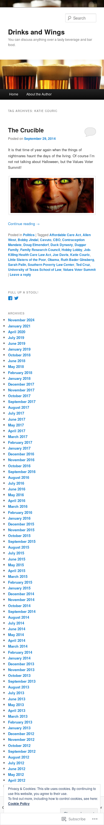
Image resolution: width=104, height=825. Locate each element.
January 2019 (19, 349)
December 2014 (21, 593)
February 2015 (20, 582)
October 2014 (19, 605)
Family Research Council (40, 249)
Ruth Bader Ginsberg (77, 259)
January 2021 (19, 326)
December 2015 (21, 524)
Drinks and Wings (36, 31)
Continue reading (24, 223)
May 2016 (16, 494)
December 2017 (21, 384)
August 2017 (18, 407)
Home (13, 94)
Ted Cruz (83, 264)
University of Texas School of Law (34, 269)
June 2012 (16, 768)
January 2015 (19, 588)
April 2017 (16, 430)
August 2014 (18, 617)
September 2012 (21, 751)
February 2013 (20, 722)
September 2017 (21, 401)
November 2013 (21, 669)
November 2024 (21, 319)
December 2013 (21, 663)
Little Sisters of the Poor (27, 259)
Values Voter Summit (79, 269)
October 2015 (19, 535)
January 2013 (19, 727)
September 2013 (21, 681)
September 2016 (21, 471)
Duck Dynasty (61, 244)
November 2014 (21, 599)
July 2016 (16, 483)
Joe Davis (61, 254)
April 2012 (16, 780)
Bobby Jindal (28, 239)
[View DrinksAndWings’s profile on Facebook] (10, 298)
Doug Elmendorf (36, 244)
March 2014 (17, 646)
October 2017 (19, 395)
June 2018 (16, 360)
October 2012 (19, 745)
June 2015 (16, 559)
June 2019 (16, 343)
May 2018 (16, 366)
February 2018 (20, 372)
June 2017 (16, 419)
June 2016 (16, 489)
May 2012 (16, 774)
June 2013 (16, 698)
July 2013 (16, 692)
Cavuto (45, 239)
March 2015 (17, 576)
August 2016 (18, 477)
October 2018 (19, 354)
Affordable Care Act (65, 234)
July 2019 (16, 337)
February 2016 (20, 512)
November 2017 (21, 390)
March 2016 (17, 506)
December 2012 (21, 733)
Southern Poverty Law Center (51, 264)
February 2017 (20, 442)
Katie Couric (80, 254)
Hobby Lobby (72, 249)
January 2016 (19, 518)
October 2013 (19, 675)
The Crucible (26, 130)
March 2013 (17, 716)
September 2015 (21, 541)
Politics (29, 234)
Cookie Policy (19, 803)
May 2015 (16, 564)
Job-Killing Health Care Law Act (49, 252)
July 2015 (16, 553)
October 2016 (19, 465)
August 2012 (18, 757)
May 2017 (16, 425)
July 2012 (16, 762)
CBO (56, 239)
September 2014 (21, 611)
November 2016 (21, 459)
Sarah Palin (17, 264)
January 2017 (19, 448)
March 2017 (17, 436)
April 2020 (16, 331)
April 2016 (16, 500)
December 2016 (21, 453)
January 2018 (19, 378)
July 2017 (16, 413)
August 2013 (18, 687)
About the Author (39, 94)
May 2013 (16, 704)
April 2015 (16, 570)
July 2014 (16, 623)
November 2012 (21, 739)
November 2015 (21, 529)
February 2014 (20, 652)
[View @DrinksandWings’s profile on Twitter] (16, 298)
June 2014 (16, 628)
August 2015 (18, 547)
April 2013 (16, 710)
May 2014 (16, 634)
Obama (53, 259)
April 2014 (16, 640)
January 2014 (19, 658)
